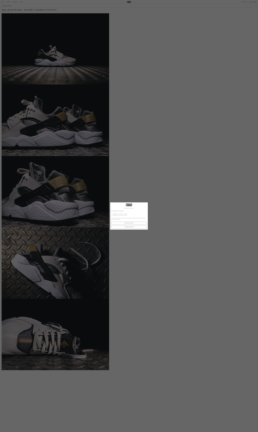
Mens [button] (8, 1)
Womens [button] (15, 1)
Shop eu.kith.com (129, 223)
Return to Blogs (7, 5)
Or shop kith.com (129, 227)
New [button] (3, 1)
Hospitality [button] (245, 1)
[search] (253, 2)
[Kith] (129, 2)
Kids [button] (21, 1)
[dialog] (129, 216)
